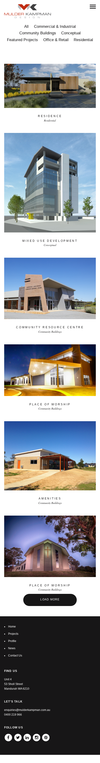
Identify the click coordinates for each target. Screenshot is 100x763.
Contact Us (15, 655)
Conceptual (71, 33)
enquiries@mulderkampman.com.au (27, 710)
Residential (83, 40)
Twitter (18, 736)
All (26, 26)
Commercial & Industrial (55, 26)
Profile (12, 641)
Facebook (8, 736)
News (11, 648)
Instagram (36, 736)
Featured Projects (22, 40)
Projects (13, 633)
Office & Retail (56, 40)
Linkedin (27, 736)
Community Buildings (37, 33)
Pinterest (46, 736)
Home (12, 626)
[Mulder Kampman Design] (27, 11)
